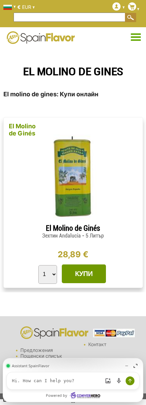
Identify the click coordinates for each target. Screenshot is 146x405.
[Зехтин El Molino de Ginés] (73, 221)
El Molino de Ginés (22, 130)
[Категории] (136, 37)
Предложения (36, 350)
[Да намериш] (130, 17)
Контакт (97, 344)
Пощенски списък (41, 356)
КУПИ (84, 273)
